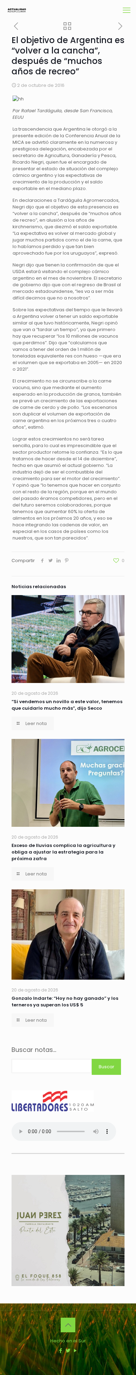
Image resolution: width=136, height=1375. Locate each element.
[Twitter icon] (68, 1350)
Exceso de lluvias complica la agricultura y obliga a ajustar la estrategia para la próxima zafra (63, 852)
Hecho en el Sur (68, 1340)
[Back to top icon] (68, 1325)
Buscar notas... (34, 1050)
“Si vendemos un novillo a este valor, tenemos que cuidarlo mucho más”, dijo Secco (67, 704)
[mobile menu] (127, 10)
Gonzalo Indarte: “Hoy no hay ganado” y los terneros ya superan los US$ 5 (65, 1001)
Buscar (106, 1066)
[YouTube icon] (75, 1350)
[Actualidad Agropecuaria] (16, 10)
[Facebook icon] (60, 1350)
